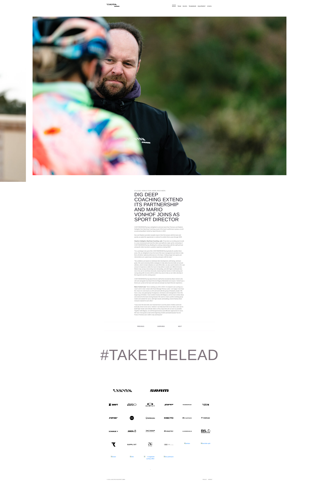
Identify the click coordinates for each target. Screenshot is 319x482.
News (154, 190)
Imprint (210, 479)
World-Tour (146, 190)
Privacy (205, 479)
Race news (161, 190)
